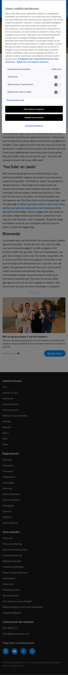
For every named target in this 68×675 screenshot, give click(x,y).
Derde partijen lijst (15, 100)
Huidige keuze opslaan (34, 117)
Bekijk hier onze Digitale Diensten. (33, 62)
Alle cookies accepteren (34, 109)
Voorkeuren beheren (34, 126)
